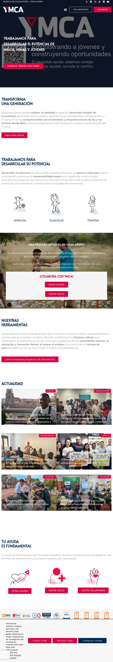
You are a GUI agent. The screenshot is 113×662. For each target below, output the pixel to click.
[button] (65, 9)
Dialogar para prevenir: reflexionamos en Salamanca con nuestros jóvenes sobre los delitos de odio (28, 463)
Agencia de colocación (15, 1)
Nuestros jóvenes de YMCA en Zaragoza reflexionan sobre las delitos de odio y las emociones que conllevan (84, 418)
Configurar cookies (92, 640)
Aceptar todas (40, 640)
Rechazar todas (65, 640)
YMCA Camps (36, 1)
